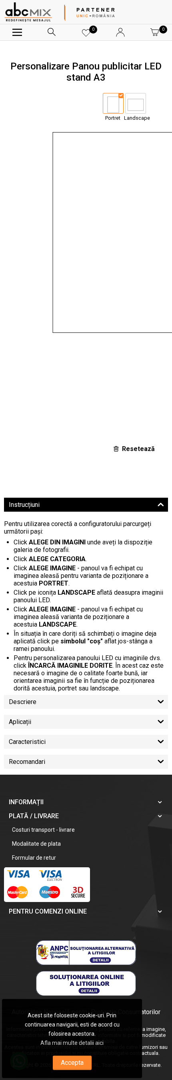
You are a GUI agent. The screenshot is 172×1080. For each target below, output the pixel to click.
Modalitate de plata (36, 844)
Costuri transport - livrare (43, 830)
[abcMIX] (28, 11)
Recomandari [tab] (27, 761)
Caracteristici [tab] (27, 742)
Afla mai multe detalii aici (72, 1043)
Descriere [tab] (22, 702)
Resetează (138, 449)
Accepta (72, 1062)
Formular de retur (34, 858)
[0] (86, 36)
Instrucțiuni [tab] (24, 504)
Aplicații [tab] (20, 722)
